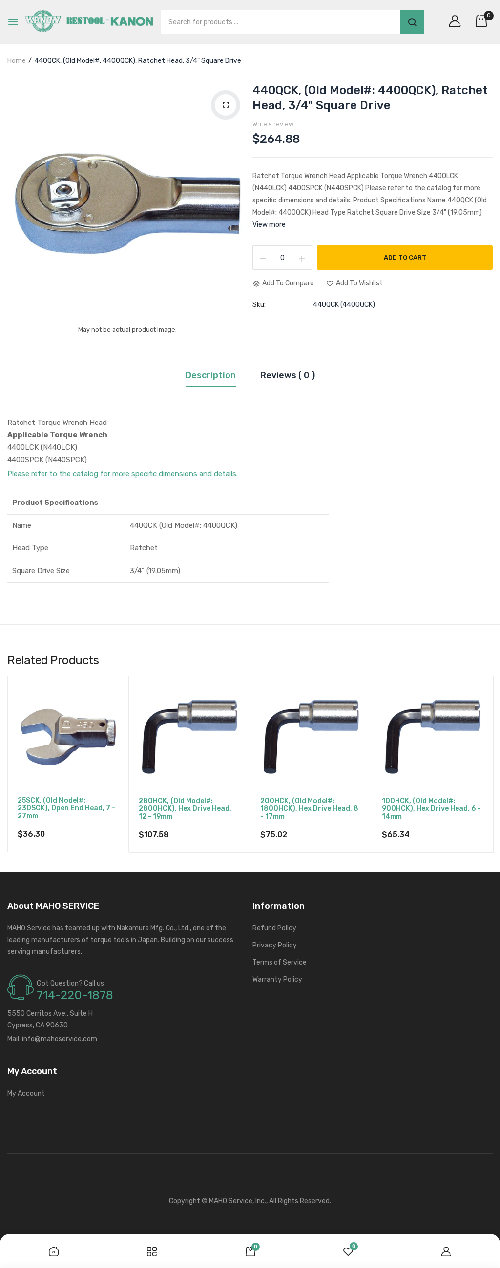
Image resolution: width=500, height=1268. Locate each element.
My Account (26, 1093)
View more (269, 225)
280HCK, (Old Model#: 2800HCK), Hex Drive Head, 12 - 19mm (185, 809)
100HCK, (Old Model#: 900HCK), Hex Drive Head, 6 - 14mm (431, 809)
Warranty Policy (277, 979)
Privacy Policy (274, 945)
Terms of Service (279, 962)
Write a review (272, 124)
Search (412, 22)
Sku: (259, 305)
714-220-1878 (75, 995)
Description (211, 376)
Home (16, 61)
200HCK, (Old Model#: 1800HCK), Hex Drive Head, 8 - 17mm (309, 809)
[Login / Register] (457, 22)
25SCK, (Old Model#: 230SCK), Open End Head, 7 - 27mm (66, 808)
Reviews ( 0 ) (287, 376)
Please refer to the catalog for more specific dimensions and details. (122, 473)
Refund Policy (274, 928)
